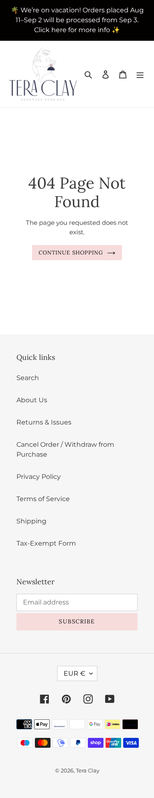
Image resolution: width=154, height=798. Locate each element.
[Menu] (140, 74)
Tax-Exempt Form (46, 543)
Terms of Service (43, 499)
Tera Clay (87, 770)
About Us (31, 400)
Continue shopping (71, 252)
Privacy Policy (38, 477)
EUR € (74, 673)
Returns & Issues (43, 422)
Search (27, 378)
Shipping (31, 521)
